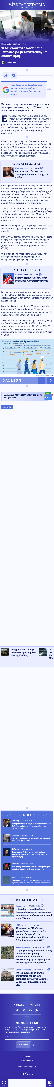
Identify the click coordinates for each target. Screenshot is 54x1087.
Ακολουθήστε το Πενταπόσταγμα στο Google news (23, 396)
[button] (41, 380)
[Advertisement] (27, 530)
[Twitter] (23, 1010)
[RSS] (37, 1010)
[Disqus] (27, 702)
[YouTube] (30, 1010)
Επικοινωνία (27, 1060)
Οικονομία (6, 44)
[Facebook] (17, 1010)
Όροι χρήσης (27, 1056)
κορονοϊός (7, 407)
